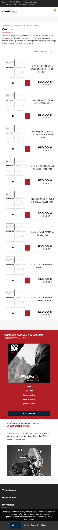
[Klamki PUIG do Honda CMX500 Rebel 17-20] (29, 105)
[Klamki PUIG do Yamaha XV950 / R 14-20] (29, 269)
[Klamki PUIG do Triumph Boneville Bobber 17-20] (29, 204)
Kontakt (5, 2)
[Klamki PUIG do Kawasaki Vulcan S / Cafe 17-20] (29, 171)
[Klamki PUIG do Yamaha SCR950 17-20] (29, 236)
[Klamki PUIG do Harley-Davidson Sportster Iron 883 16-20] (29, 72)
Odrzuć (43, 525)
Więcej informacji (31, 525)
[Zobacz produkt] (27, 83)
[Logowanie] (38, 4)
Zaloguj (31, 4)
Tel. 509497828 (15, 2)
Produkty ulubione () (10, 4)
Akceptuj (15, 525)
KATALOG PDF (29, 414)
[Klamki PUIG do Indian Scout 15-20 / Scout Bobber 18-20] (29, 138)
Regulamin (22, 4)
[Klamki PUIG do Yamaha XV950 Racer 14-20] (29, 302)
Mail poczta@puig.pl (29, 2)
